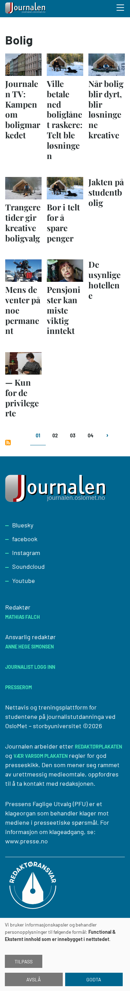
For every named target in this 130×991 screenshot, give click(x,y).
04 (90, 435)
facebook (24, 539)
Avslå (33, 979)
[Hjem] (26, 9)
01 (38, 435)
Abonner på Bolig (8, 442)
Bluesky (22, 525)
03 (73, 435)
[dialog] (65, 954)
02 (55, 435)
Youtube (23, 580)
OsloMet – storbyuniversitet (43, 726)
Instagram (26, 552)
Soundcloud (28, 566)
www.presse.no (26, 841)
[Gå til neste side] (107, 439)
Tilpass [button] (24, 961)
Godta (93, 979)
